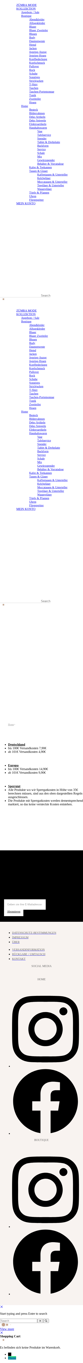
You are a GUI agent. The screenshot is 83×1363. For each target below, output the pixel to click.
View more (7, 1329)
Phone (12, 1358)
